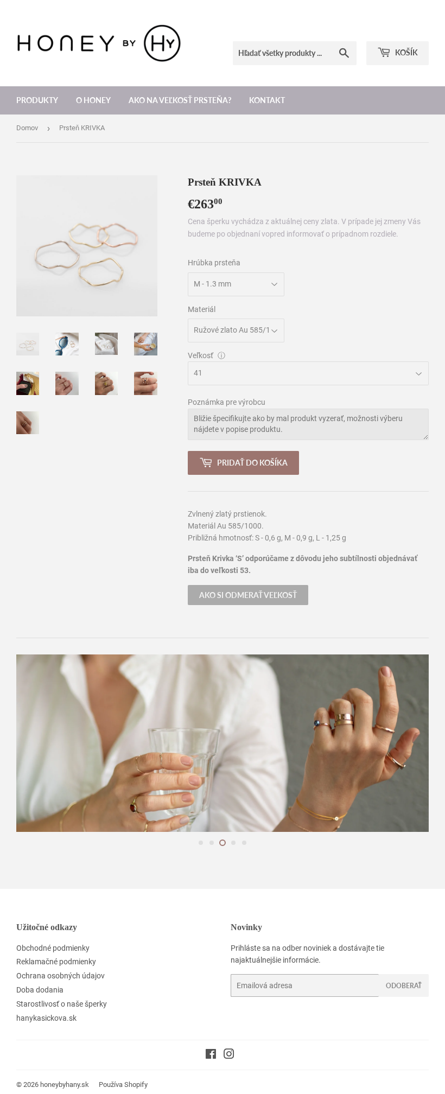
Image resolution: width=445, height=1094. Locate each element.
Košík (405, 52)
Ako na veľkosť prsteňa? (180, 100)
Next (411, 743)
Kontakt (267, 100)
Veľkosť (200, 355)
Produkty (37, 100)
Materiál (201, 309)
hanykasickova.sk (46, 1018)
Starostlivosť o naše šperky (61, 1004)
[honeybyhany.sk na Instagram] (229, 1055)
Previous (34, 743)
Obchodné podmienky (53, 948)
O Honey (93, 100)
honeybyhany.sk (64, 1084)
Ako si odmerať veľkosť (248, 595)
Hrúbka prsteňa (214, 262)
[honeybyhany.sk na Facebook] (211, 1055)
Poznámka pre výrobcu (226, 402)
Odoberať (404, 986)
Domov (27, 128)
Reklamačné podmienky (56, 961)
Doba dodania (39, 989)
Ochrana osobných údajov (60, 975)
